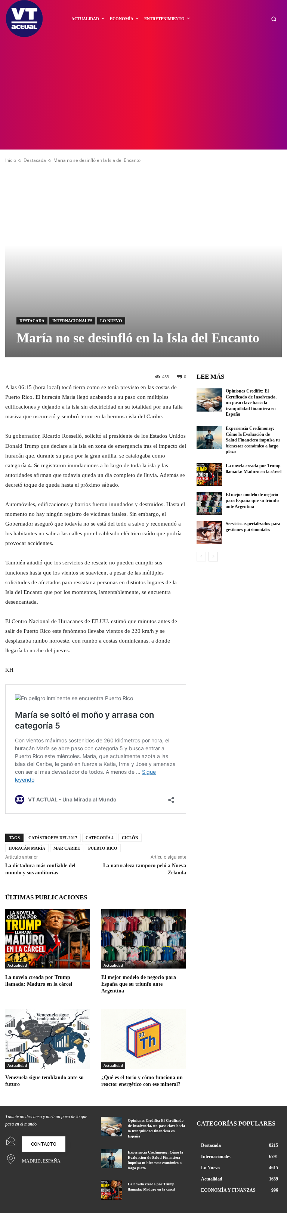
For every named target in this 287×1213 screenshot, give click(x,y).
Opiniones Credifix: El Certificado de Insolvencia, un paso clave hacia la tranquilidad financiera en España (251, 402)
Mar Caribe (66, 848)
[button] (273, 19)
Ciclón (130, 837)
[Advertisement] (143, 93)
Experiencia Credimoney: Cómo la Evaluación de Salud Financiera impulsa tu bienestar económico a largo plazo (253, 440)
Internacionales (72, 320)
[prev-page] (201, 556)
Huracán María (27, 848)
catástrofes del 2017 (52, 837)
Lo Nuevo (111, 320)
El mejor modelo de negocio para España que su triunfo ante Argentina (138, 984)
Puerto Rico (102, 848)
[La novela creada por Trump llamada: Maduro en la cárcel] (47, 939)
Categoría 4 (100, 837)
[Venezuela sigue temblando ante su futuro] (47, 1039)
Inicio (10, 160)
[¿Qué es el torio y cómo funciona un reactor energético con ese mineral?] (143, 1039)
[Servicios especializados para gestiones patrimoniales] (209, 532)
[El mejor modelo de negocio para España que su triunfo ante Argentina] (143, 939)
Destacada (35, 160)
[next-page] (213, 556)
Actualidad (17, 965)
